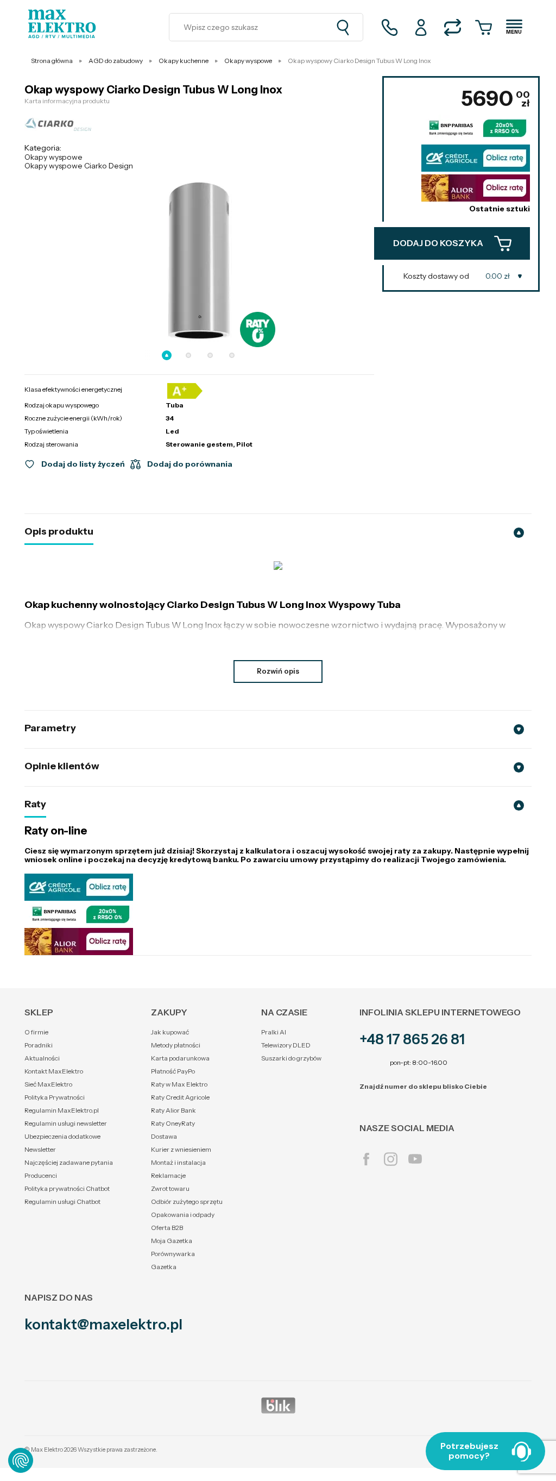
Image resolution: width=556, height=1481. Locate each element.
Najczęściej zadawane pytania (68, 1162)
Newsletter (40, 1149)
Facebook (366, 1159)
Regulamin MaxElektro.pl (61, 1110)
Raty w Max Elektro (179, 1084)
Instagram (390, 1159)
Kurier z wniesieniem (181, 1149)
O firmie (36, 1032)
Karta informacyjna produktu (67, 101)
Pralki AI (273, 1032)
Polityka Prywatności (54, 1097)
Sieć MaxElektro (48, 1084)
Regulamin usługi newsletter (65, 1123)
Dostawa (164, 1136)
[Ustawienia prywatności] (20, 1460)
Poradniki (38, 1045)
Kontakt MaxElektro (53, 1071)
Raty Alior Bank (173, 1110)
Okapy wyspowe (53, 157)
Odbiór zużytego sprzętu (187, 1201)
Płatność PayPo (173, 1071)
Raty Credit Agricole (180, 1097)
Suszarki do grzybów (291, 1058)
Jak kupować (170, 1032)
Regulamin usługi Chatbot (62, 1201)
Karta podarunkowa (180, 1058)
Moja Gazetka (171, 1241)
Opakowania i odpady (182, 1214)
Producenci (40, 1175)
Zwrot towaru (170, 1188)
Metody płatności (175, 1045)
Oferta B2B (167, 1227)
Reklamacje (168, 1175)
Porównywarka (173, 1254)
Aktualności (42, 1058)
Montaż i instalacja (178, 1162)
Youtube (415, 1159)
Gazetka (163, 1267)
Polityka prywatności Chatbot (67, 1188)
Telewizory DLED (286, 1045)
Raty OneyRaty (173, 1123)
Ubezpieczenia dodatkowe (62, 1136)
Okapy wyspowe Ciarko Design (78, 166)
